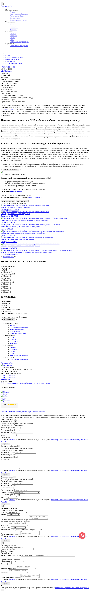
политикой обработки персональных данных (72, 588)
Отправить (5, 444)
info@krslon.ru (16, 191)
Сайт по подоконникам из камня (13, 383)
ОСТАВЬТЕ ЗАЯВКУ (11, 170)
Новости (13, 26)
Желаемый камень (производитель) (14, 529)
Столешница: (6, 562)
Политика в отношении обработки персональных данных (23, 412)
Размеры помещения (8, 568)
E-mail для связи (7, 457)
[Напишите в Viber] (43, 197)
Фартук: (4, 564)
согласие (12, 440)
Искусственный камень (19, 14)
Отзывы (13, 34)
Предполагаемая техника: (10, 560)
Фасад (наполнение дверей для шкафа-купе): (18, 555)
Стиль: (3, 553)
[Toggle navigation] (2, 2)
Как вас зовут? (6, 432)
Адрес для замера (7, 490)
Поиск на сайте (7, 6)
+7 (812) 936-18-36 (8, 377)
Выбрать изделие (7, 492)
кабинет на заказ (7, 109)
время (3, 435)
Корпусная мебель (17, 16)
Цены (12, 40)
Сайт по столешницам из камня (38, 383)
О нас (12, 24)
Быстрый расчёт (22, 201)
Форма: (3, 514)
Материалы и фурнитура (19, 42)
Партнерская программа (19, 46)
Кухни (12, 12)
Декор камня (5, 527)
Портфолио (14, 28)
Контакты (13, 30)
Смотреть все (8, 257)
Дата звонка (5, 430)
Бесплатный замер (8, 201)
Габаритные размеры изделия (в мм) (14, 519)
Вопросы (13, 36)
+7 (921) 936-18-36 (35, 197)
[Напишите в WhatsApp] (42, 197)
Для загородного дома (18, 20)
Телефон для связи (8, 428)
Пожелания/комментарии (10, 534)
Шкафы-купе (15, 18)
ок (2, 590)
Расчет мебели (9, 319)
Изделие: (4, 512)
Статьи (12, 38)
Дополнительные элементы (11, 521)
